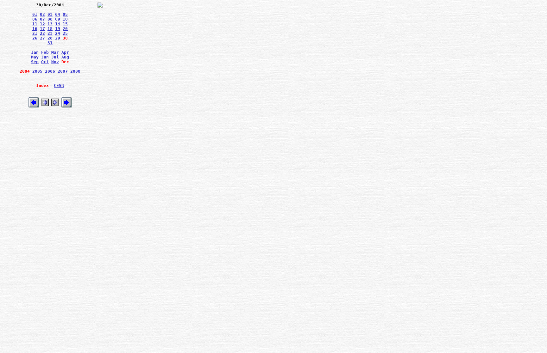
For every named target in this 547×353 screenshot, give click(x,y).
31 (50, 42)
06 (34, 19)
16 (34, 28)
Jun (45, 57)
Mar (55, 52)
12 (42, 23)
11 (34, 23)
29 (57, 38)
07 (42, 19)
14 (57, 23)
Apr (65, 52)
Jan (35, 52)
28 (50, 38)
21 (34, 33)
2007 (63, 71)
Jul (55, 57)
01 (34, 14)
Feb (45, 52)
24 (57, 33)
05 (65, 14)
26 (34, 38)
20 (65, 28)
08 (50, 19)
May (35, 57)
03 (50, 14)
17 (42, 28)
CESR (59, 85)
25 (65, 33)
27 (42, 38)
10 (65, 19)
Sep (35, 61)
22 (42, 33)
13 (50, 23)
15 (65, 23)
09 (57, 19)
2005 (37, 71)
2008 (75, 71)
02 (42, 14)
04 (57, 14)
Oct (45, 61)
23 (50, 33)
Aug (65, 57)
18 (50, 28)
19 (57, 28)
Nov (55, 61)
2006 (50, 71)
